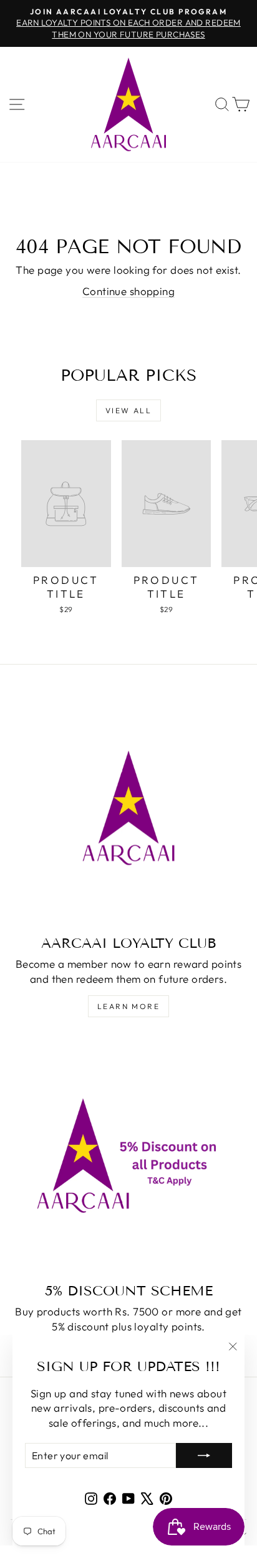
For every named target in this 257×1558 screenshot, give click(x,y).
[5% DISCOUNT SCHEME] (128, 1155)
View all (128, 410)
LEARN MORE (128, 1006)
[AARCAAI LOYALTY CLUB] (128, 808)
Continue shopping (128, 291)
